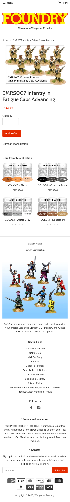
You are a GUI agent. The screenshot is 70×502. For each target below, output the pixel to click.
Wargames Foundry (44, 495)
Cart (65, 2)
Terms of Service (35, 374)
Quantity (7, 116)
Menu (9, 2)
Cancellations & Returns (35, 370)
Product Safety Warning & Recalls (35, 391)
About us (35, 361)
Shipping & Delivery (35, 378)
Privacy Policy (35, 383)
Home (5, 40)
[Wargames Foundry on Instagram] (39, 408)
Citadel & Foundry (35, 365)
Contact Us (35, 352)
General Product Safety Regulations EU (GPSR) (35, 387)
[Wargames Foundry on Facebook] (31, 408)
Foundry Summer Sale (35, 250)
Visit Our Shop (35, 357)
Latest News (35, 243)
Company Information (35, 348)
